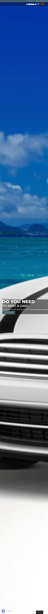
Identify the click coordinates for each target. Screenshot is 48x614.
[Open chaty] (3, 611)
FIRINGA (32, 4)
